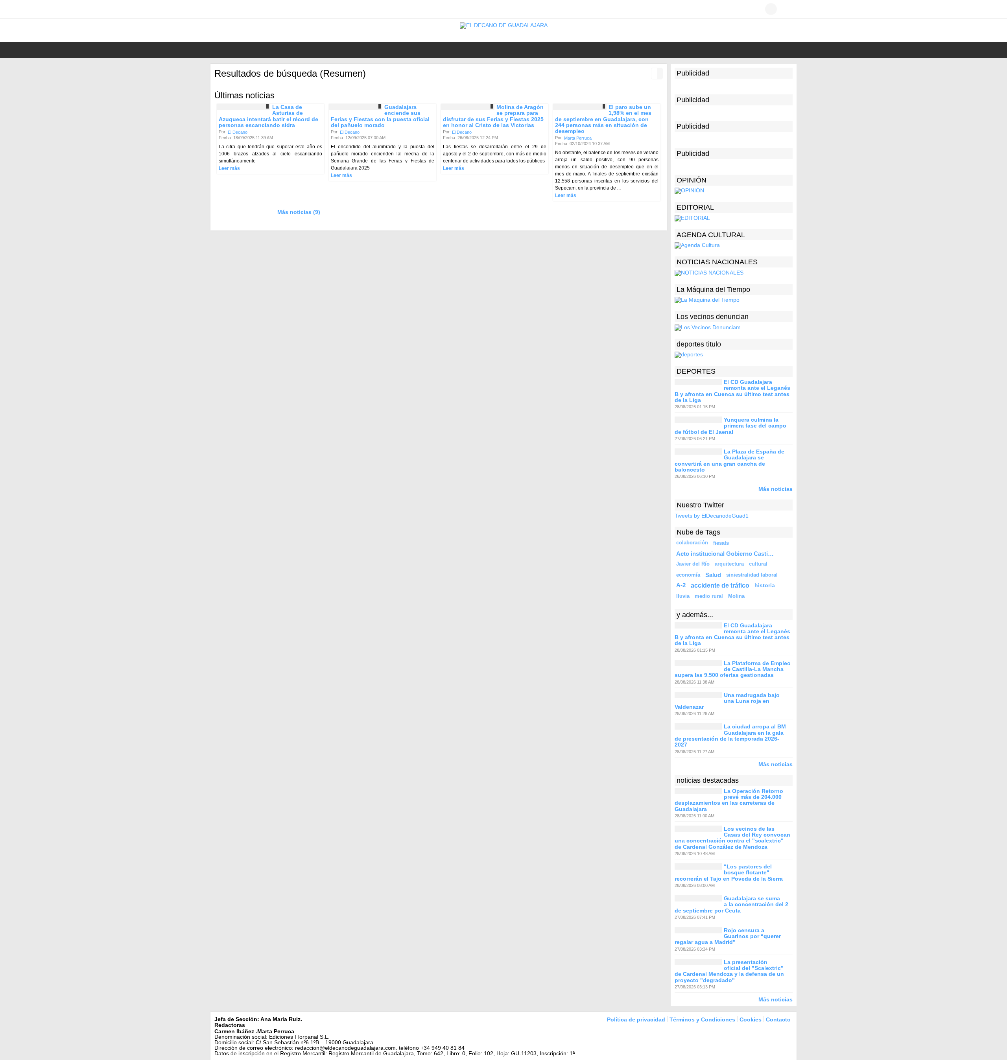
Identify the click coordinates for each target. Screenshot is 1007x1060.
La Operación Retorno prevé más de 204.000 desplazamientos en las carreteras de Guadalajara (729, 800)
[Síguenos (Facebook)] (218, 9)
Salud (713, 574)
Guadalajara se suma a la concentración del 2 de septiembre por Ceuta (731, 904)
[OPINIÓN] (689, 190)
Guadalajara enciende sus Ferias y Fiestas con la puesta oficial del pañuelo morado (380, 116)
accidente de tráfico (720, 585)
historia (764, 585)
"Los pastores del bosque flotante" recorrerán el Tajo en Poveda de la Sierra (729, 872)
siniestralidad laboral (752, 575)
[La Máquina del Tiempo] (707, 300)
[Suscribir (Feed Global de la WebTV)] (254, 9)
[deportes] (689, 354)
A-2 (681, 585)
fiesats (721, 543)
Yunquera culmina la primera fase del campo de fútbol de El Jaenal (730, 426)
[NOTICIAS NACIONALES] (709, 272)
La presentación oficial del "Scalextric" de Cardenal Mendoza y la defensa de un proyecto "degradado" (729, 971)
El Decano (237, 132)
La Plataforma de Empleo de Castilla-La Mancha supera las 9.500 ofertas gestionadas (733, 669)
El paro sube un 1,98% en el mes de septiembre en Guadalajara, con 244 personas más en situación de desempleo (603, 119)
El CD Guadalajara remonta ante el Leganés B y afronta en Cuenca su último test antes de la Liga (732, 391)
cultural (758, 564)
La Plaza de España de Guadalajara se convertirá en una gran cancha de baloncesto (729, 460)
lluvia (683, 596)
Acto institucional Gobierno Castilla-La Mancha (726, 553)
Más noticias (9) (298, 212)
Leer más (229, 168)
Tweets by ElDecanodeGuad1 (712, 516)
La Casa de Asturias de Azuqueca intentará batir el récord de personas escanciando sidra (268, 116)
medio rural (709, 596)
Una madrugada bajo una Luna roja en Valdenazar (727, 701)
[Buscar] (787, 9)
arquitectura (729, 564)
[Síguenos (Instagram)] (242, 9)
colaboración (692, 543)
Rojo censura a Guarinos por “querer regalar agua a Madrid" (728, 936)
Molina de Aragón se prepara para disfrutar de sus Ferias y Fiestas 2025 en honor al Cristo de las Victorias (493, 116)
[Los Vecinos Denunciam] (708, 327)
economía (688, 575)
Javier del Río (693, 564)
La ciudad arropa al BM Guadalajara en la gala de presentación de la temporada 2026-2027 (730, 736)
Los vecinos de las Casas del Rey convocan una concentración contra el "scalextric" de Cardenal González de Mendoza (732, 838)
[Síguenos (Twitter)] (230, 9)
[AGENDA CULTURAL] (697, 245)
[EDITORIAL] (692, 217)
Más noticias (775, 489)
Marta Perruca (578, 138)
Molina (736, 596)
